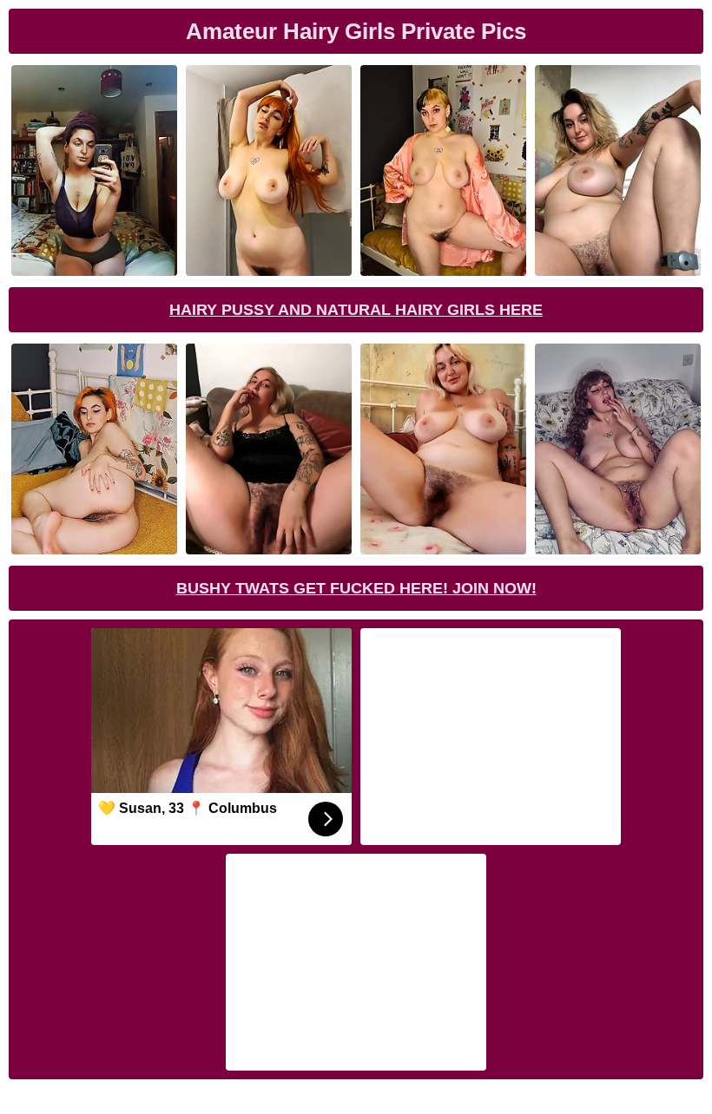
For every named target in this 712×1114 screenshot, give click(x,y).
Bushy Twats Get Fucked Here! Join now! (356, 588)
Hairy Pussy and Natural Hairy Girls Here (356, 309)
